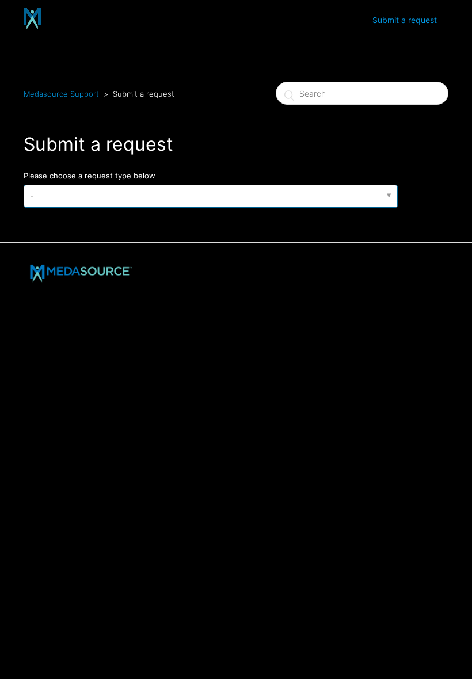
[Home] (32, 26)
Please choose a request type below (89, 175)
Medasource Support (61, 93)
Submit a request (404, 20)
